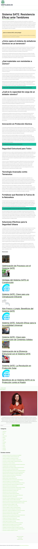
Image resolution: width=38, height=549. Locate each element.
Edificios (4, 437)
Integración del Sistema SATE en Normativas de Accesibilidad (12, 455)
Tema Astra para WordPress (24, 545)
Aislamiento (4, 431)
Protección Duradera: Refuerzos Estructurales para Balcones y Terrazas (14, 482)
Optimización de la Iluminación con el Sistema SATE (10, 490)
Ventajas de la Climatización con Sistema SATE (10, 518)
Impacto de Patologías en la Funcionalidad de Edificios (11, 481)
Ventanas (4, 448)
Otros (3, 440)
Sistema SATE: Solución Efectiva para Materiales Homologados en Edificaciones (15, 501)
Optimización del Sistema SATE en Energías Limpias (10, 513)
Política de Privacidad (20, 536)
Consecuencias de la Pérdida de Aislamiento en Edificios (11, 519)
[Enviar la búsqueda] (13, 425)
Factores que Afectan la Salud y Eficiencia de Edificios (11, 493)
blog (3, 434)
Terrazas (4, 446)
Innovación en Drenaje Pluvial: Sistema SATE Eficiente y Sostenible (13, 522)
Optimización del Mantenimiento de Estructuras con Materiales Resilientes (14, 470)
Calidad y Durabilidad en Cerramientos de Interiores (10, 458)
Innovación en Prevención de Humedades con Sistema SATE (12, 459)
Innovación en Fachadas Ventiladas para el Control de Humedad (12, 498)
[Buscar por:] (8, 425)
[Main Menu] (3, 7)
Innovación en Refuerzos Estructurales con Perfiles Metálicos (12, 475)
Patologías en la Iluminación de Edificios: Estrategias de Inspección (13, 527)
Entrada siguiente (3, 389)
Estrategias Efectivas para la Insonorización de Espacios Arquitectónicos (14, 464)
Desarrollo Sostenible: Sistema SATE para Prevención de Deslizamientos (13, 472)
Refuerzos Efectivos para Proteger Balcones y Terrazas (11, 525)
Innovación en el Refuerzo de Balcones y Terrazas (10, 530)
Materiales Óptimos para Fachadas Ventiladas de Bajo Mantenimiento (13, 467)
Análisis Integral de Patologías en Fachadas (9, 521)
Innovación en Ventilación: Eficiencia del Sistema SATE (11, 456)
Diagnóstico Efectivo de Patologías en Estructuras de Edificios (12, 524)
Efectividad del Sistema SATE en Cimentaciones (10, 496)
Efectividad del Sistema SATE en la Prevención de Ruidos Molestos (13, 479)
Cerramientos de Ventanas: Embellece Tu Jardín (10, 504)
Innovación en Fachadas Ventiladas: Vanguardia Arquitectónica (12, 461)
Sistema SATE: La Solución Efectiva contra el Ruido (10, 505)
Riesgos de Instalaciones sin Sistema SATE (9, 476)
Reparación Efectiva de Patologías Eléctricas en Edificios (11, 516)
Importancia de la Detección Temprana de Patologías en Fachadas (13, 484)
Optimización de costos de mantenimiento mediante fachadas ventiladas (14, 487)
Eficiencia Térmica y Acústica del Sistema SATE (10, 478)
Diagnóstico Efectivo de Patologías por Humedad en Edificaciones (13, 473)
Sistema (4, 19)
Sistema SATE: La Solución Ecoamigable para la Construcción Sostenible (14, 510)
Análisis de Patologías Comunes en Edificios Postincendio (11, 499)
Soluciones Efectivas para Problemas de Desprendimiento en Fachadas (13, 502)
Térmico (4, 445)
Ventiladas (4, 449)
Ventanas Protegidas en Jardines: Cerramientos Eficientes (11, 507)
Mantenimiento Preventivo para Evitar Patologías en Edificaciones (13, 495)
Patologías (4, 442)
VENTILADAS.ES (7, 5)
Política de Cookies (20, 539)
